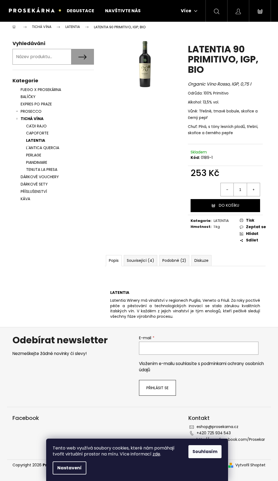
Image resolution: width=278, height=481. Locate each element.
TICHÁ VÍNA (32, 118)
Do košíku (229, 205)
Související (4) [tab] (140, 260)
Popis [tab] (114, 260)
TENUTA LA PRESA (41, 169)
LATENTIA (35, 140)
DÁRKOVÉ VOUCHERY (40, 177)
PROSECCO (31, 111)
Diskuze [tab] (201, 260)
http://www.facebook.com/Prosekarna (231, 442)
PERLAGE (33, 155)
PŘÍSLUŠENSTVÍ (34, 191)
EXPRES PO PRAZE (36, 104)
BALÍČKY (28, 96)
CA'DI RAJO (36, 126)
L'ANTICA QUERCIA (42, 147)
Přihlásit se (157, 388)
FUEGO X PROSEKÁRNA (41, 89)
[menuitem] (80, 11)
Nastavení (69, 468)
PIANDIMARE (36, 162)
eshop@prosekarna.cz (217, 426)
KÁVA (25, 199)
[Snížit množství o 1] (227, 189)
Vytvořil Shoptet (250, 465)
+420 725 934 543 (214, 433)
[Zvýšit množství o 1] (253, 189)
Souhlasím (204, 451)
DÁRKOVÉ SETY (34, 184)
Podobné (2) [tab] (174, 260)
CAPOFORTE (37, 133)
